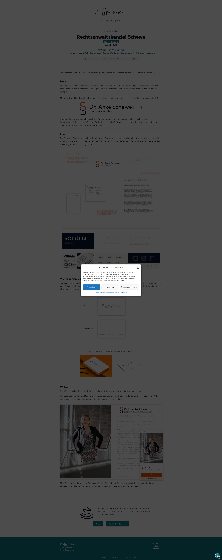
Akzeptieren (91, 287)
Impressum (124, 292)
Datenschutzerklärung (113, 292)
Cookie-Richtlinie (100, 292)
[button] (138, 267)
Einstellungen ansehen (129, 287)
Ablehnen (110, 287)
